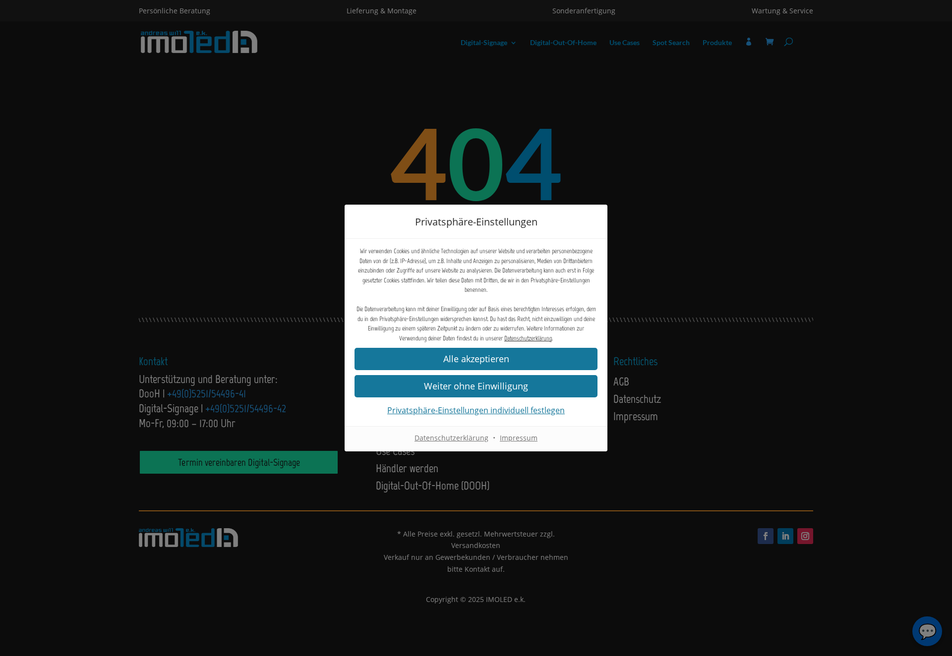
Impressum (518, 437)
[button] (476, 386)
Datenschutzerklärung (528, 338)
